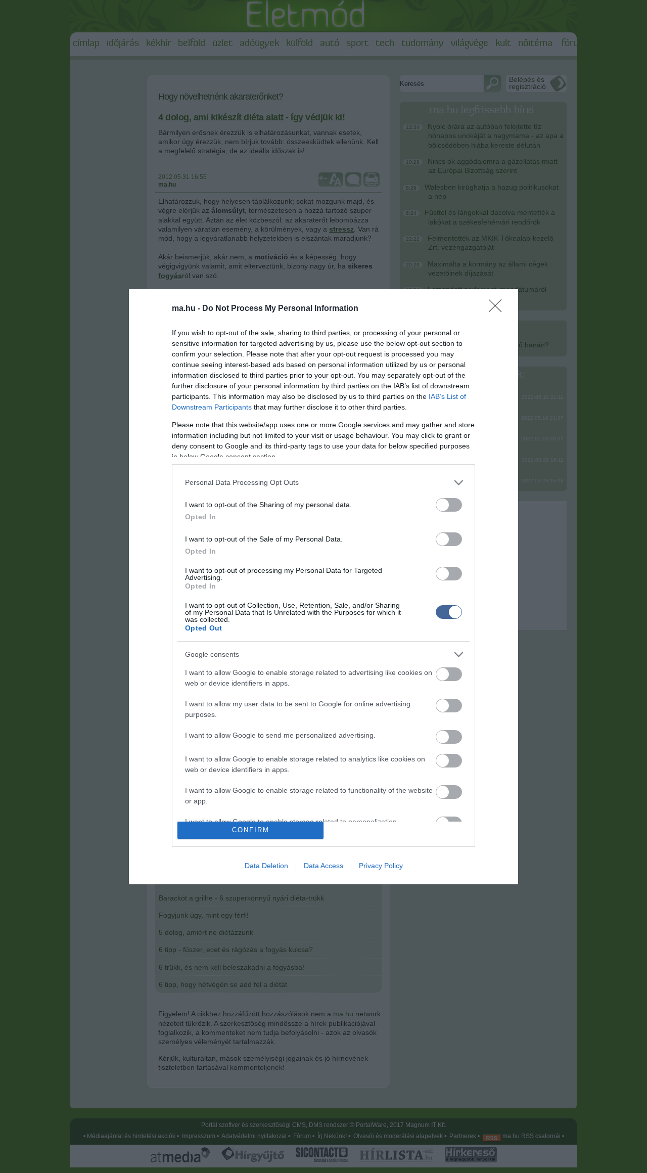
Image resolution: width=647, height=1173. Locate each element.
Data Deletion (266, 866)
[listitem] (323, 482)
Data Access (323, 866)
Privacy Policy (381, 866)
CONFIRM (250, 830)
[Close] (498, 309)
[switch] (449, 505)
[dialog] (323, 586)
